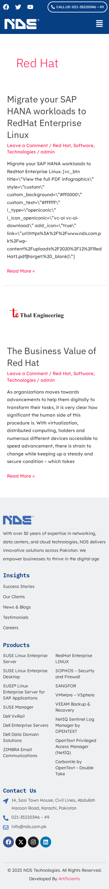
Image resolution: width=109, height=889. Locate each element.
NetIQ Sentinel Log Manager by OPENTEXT (74, 725)
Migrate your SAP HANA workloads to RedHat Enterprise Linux (46, 116)
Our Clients (14, 596)
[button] (99, 24)
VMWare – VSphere (74, 695)
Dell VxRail (14, 716)
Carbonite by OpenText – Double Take (74, 768)
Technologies (21, 152)
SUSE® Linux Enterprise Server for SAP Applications (24, 692)
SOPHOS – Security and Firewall (74, 673)
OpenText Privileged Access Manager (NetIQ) (75, 746)
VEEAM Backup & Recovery (72, 707)
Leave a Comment (27, 145)
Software (83, 145)
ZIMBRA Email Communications (20, 752)
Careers (10, 627)
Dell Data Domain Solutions (21, 737)
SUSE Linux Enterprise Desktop (25, 673)
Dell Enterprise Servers (25, 725)
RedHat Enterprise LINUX (73, 658)
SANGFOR (65, 686)
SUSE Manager (18, 707)
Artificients (69, 878)
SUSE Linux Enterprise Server (25, 658)
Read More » (21, 270)
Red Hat (62, 145)
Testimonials (15, 617)
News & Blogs (17, 607)
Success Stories (19, 586)
